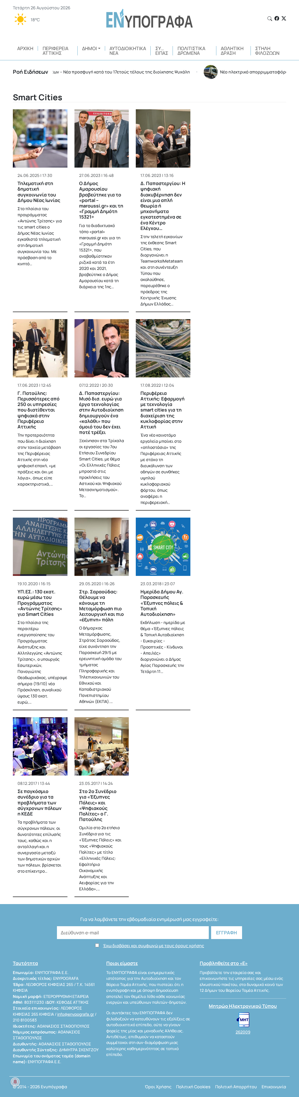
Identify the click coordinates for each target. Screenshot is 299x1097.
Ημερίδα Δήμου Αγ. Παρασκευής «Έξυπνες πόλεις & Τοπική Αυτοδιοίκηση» (161, 602)
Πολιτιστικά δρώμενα (191, 50)
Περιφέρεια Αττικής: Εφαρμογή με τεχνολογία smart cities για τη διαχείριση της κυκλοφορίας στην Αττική (162, 410)
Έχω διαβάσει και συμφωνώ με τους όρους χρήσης (153, 945)
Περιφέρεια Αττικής (55, 50)
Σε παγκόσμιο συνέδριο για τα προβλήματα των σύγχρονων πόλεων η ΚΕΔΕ (40, 802)
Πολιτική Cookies (193, 1086)
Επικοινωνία (274, 1086)
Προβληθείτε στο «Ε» (224, 963)
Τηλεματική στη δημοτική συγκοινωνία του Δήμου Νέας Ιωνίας (39, 191)
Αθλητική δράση (232, 50)
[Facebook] (276, 18)
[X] (283, 18)
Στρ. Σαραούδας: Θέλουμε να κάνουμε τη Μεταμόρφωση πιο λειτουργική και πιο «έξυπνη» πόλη (101, 605)
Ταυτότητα (25, 963)
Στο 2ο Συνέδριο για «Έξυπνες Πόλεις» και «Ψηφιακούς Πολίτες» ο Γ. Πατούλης (98, 805)
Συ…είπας (161, 50)
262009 (243, 1032)
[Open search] (269, 18)
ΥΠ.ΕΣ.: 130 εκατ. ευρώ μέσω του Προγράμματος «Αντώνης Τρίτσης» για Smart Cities (40, 602)
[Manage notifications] (15, 1082)
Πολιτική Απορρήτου (236, 1086)
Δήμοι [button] (89, 48)
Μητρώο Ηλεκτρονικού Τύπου (243, 1006)
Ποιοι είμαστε (122, 963)
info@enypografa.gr (75, 1014)
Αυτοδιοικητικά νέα (127, 50)
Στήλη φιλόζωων (267, 50)
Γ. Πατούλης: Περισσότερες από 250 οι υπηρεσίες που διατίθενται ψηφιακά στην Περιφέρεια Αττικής (39, 410)
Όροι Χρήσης (158, 1086)
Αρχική (25, 48)
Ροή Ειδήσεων (30, 71)
